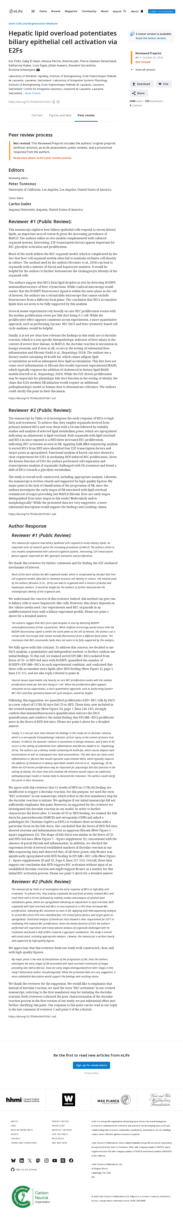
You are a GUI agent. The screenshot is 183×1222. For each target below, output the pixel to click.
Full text (37, 115)
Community (89, 11)
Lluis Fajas (40, 65)
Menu (31, 11)
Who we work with (22, 1130)
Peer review (86, 115)
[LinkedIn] (21, 1162)
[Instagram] (46, 1162)
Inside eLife (58, 1125)
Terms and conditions (24, 1142)
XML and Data (59, 1142)
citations (136, 105)
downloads (154, 101)
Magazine (71, 11)
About (104, 11)
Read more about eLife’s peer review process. (42, 158)
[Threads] (62, 1162)
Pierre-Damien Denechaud (98, 61)
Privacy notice (91, 1073)
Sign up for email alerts (91, 1065)
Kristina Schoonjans (24, 70)
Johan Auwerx (57, 65)
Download (143, 84)
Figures (54, 115)
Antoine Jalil (70, 61)
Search (117, 11)
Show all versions (145, 69)
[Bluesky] (13, 1162)
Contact (16, 1138)
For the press (60, 1134)
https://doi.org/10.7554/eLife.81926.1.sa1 (32, 398)
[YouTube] (54, 1162)
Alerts (135, 11)
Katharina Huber (20, 65)
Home (43, 11)
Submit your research (162, 11)
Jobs (13, 1125)
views (136, 101)
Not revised (142, 62)
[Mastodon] (38, 1162)
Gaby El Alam (31, 61)
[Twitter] (29, 1162)
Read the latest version (151, 38)
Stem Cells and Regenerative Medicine (33, 23)
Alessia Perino (51, 61)
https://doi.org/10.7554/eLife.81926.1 (30, 101)
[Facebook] (71, 1162)
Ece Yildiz (15, 61)
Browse (56, 11)
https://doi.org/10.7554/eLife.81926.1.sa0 (32, 514)
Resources (58, 1138)
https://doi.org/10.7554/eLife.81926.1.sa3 (32, 1016)
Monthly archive (62, 1130)
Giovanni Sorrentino (82, 65)
